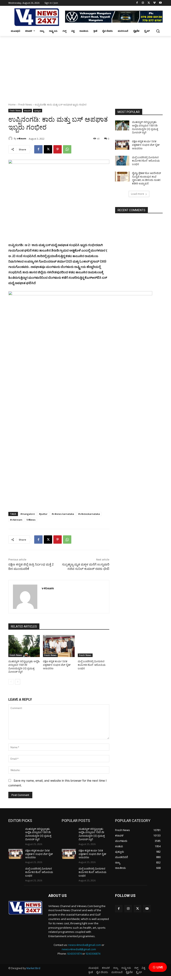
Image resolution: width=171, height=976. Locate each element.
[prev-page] (11, 681)
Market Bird (33, 968)
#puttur (43, 513)
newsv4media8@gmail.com (79, 949)
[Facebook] (137, 3)
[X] (148, 3)
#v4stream (16, 519)
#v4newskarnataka (89, 513)
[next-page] (17, 681)
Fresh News (25, 104)
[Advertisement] (85, 67)
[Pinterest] (57, 149)
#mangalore (27, 513)
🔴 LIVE (157, 967)
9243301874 (74, 953)
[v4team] (11, 138)
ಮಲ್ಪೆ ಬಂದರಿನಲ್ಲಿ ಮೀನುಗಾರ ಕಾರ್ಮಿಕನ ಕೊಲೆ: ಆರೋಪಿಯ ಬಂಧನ (92, 665)
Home (12, 104)
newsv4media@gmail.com (84, 945)
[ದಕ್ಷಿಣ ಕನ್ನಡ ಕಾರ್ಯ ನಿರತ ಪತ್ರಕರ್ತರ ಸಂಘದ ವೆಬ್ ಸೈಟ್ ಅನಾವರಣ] (58, 646)
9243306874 (93, 953)
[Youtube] (160, 3)
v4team (21, 138)
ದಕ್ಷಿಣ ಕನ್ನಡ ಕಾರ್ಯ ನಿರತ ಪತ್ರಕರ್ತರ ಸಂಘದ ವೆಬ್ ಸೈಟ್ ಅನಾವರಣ (56, 665)
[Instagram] (143, 3)
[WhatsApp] (67, 149)
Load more (137, 194)
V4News (30, 519)
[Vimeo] (154, 3)
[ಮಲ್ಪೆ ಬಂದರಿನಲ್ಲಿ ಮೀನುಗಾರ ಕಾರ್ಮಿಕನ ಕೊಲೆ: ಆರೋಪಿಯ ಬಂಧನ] (93, 646)
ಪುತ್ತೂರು (37, 110)
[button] (158, 31)
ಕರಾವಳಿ (27, 110)
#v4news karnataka (63, 513)
